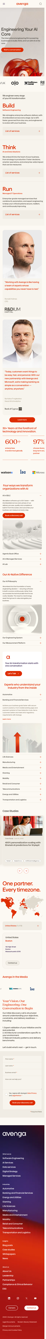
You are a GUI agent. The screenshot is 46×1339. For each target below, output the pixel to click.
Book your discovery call (22, 1103)
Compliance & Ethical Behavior (18, 1284)
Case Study (9, 838)
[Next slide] (26, 870)
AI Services (8, 1162)
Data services (9, 1167)
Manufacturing (10, 1210)
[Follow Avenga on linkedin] (9, 1298)
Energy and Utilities (12, 1197)
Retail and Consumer (13, 1224)
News (5, 1258)
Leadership (8, 1275)
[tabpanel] (22, 950)
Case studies (9, 1249)
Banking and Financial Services (18, 1193)
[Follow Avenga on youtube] (35, 1298)
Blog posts (8, 1245)
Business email (10, 1072)
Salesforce (18, 861)
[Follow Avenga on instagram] (18, 1298)
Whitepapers (9, 1254)
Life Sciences (9, 1206)
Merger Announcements (11, 1326)
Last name (9, 1066)
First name (9, 1059)
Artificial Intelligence (32, 861)
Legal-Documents (9, 1322)
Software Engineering (13, 1158)
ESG (4, 1289)
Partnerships (9, 1280)
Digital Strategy (10, 1171)
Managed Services (12, 1176)
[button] (22, 694)
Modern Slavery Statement (27, 1322)
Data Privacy (32, 1093)
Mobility (6, 1219)
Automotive (8, 1188)
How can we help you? (13, 1079)
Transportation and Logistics (16, 1232)
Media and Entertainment (15, 1215)
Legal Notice (16, 1095)
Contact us (12, 963)
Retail (8, 861)
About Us (7, 1271)
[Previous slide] (19, 870)
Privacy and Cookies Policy (12, 1330)
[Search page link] (40, 4)
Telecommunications (13, 1228)
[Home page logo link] (22, 4)
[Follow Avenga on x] (26, 1298)
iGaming (7, 1202)
